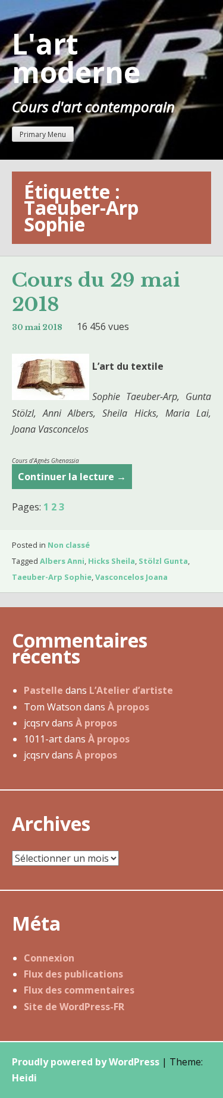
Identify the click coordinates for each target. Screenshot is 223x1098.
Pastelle (43, 690)
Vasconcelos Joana (131, 577)
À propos (128, 706)
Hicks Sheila (111, 561)
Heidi (24, 1077)
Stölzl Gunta (163, 561)
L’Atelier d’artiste (131, 690)
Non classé (69, 545)
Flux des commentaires (79, 990)
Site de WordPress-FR (74, 1006)
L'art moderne (76, 57)
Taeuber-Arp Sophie (52, 577)
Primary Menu (43, 134)
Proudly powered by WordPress (85, 1061)
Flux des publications (73, 973)
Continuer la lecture (72, 479)
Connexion (49, 957)
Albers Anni (62, 561)
